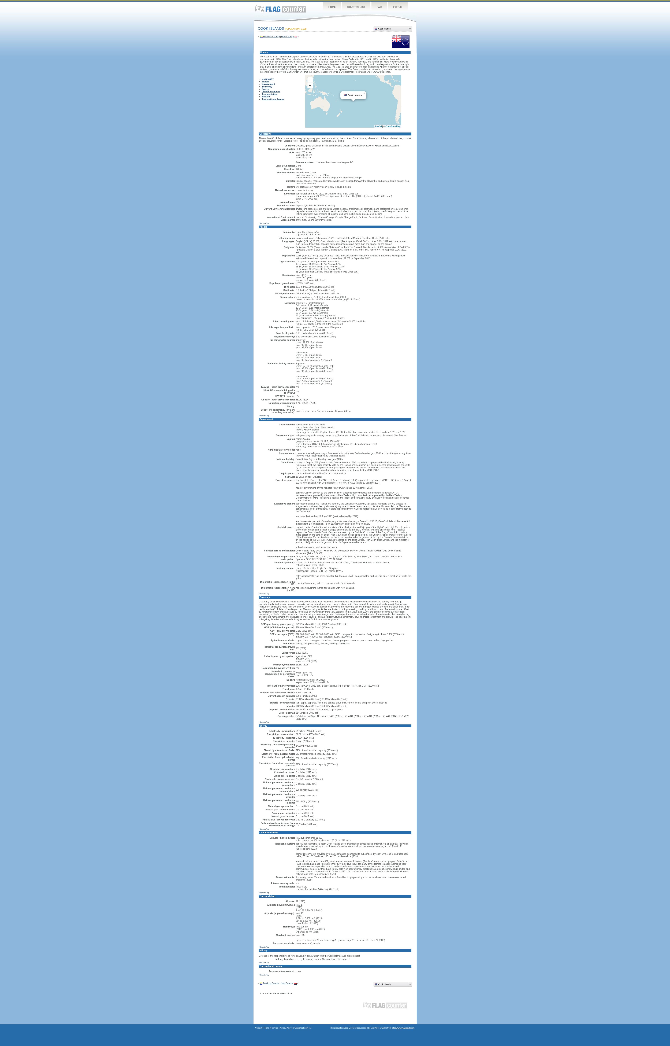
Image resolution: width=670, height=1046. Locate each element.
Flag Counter (280, 9)
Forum (397, 7)
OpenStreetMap (392, 126)
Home (332, 7)
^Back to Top (264, 223)
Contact (258, 1028)
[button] (364, 93)
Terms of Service (270, 1028)
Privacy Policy (286, 1028)
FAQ (379, 7)
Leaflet (378, 126)
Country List (356, 7)
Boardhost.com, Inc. (303, 1028)
